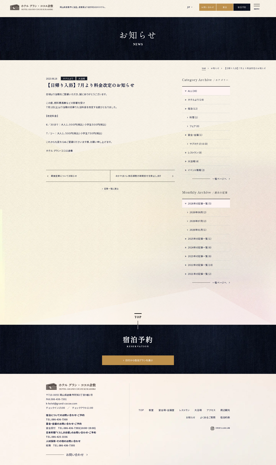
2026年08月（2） (198, 212)
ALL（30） (193, 91)
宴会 (225, 7)
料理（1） (194, 117)
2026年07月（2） (198, 221)
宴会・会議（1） (195, 135)
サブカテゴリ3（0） (199, 143)
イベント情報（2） (196, 170)
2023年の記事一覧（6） (200, 256)
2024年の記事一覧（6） (200, 247)
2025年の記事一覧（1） (200, 238)
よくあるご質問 (207, 417)
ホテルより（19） (196, 99)
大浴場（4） (193, 161)
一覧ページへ (219, 179)
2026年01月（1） (198, 229)
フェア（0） (195, 126)
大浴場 (198, 410)
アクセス (211, 410)
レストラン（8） (195, 152)
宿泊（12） (193, 108)
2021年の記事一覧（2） (200, 273)
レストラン (184, 410)
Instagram (223, 428)
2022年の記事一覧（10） (200, 265)
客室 (151, 410)
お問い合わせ (207, 7)
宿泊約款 (225, 417)
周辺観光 (225, 410)
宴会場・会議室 (166, 410)
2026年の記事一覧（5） (200, 203)
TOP (141, 410)
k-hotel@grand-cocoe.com (61, 403)
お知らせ (190, 417)
